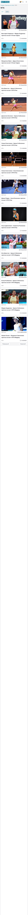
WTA (7, 11)
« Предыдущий (5, 343)
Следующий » (23, 343)
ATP (2, 11)
